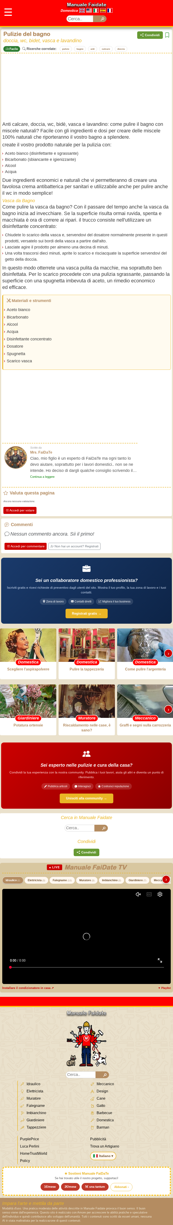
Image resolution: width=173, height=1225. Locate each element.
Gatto (100, 1106)
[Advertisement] (86, 87)
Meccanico (105, 1084)
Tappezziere (36, 1127)
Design (102, 1091)
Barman (102, 1127)
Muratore (86, 880)
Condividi (152, 35)
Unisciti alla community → (86, 798)
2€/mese (70, 1186)
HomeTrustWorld (33, 1153)
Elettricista (36, 880)
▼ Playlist (164, 988)
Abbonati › (121, 1187)
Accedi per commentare (28, 546)
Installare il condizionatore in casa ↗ (28, 988)
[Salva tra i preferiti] (167, 35)
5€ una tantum (95, 1186)
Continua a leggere (42, 476)
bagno (80, 49)
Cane (100, 1098)
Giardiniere (137, 880)
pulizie (65, 49)
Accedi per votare (21, 510)
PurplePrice (29, 1139)
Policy (25, 1161)
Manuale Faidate (86, 4)
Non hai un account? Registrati (76, 546)
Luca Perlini (29, 1146)
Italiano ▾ (106, 1156)
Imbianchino (111, 880)
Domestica (69, 10)
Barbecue (104, 1113)
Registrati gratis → (86, 613)
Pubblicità (98, 1139)
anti (93, 49)
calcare (106, 49)
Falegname (62, 880)
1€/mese (50, 1186)
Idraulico (13, 880)
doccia (121, 49)
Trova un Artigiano (104, 1146)
